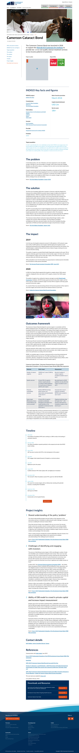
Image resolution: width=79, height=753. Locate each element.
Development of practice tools (33, 740)
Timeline (8, 58)
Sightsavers (28, 104)
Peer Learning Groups (9, 738)
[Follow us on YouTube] (72, 718)
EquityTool (28, 660)
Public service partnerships (33, 738)
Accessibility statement (39, 751)
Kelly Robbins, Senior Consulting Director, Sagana (37, 643)
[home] (15, 3)
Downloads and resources (12, 63)
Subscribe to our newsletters (13, 718)
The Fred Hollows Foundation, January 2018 (40, 179)
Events (6, 737)
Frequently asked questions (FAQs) (11, 727)
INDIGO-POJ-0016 (30, 97)
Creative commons (29, 751)
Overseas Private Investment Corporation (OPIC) (49, 564)
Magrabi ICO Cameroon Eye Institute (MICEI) (35, 130)
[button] (37, 69)
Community (68, 6)
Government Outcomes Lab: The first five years (37, 734)
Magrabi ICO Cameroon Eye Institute (50, 48)
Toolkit (61, 6)
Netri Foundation (29, 123)
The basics (45, 6)
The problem (9, 52)
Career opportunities (32, 743)
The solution (9, 54)
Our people (30, 741)
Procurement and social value (33, 737)
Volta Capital (28, 117)
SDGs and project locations (12, 45)
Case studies (19, 7)
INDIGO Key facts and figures (13, 47)
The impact (9, 56)
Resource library (31, 727)
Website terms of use (21, 751)
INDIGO (29, 724)
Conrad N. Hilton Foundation (32, 103)
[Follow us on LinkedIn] (69, 718)
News (6, 735)
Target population (10, 50)
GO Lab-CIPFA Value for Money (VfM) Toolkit (59, 727)
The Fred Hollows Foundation (32, 106)
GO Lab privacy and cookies (10, 751)
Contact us (30, 744)
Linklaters (28, 114)
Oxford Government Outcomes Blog (12, 734)
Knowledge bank (53, 6)
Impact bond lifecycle (55, 724)
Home (8, 7)
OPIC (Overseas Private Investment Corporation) (36, 124)
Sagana (27, 116)
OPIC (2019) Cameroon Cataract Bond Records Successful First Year (42, 663)
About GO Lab (65, 2)
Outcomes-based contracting (10, 724)
